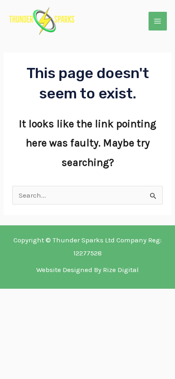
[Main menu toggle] (158, 21)
